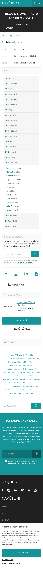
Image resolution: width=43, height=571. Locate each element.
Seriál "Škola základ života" (13, 383)
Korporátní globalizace (30, 390)
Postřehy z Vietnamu (30, 386)
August (12, 183)
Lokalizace (23, 376)
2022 (11, 99)
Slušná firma (36, 372)
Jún (11, 191)
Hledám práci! (13, 49)
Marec (12, 202)
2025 (11, 83)
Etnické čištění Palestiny (13, 386)
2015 (11, 136)
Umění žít (29, 355)
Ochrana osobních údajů (25, 263)
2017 (11, 125)
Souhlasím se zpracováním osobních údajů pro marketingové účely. (20, 261)
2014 (11, 141)
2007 (11, 226)
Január (12, 210)
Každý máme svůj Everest (18, 63)
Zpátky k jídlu (6, 379)
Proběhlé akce (21, 329)
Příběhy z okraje (34, 376)
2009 (11, 215)
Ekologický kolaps (15, 393)
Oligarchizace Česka (31, 383)
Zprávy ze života (34, 379)
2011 (10, 157)
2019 (11, 115)
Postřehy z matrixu (12, 369)
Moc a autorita (33, 358)
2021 (11, 104)
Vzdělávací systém (15, 365)
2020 (11, 110)
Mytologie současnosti (20, 379)
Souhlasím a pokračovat (21, 553)
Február (12, 206)
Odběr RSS (18, 285)
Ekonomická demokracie (22, 397)
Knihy (32, 362)
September (14, 179)
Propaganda (18, 390)
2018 (11, 120)
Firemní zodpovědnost (9, 372)
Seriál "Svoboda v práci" (28, 369)
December (13, 168)
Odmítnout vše (7, 559)
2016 (11, 131)
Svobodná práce (28, 365)
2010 (11, 162)
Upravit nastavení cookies (11, 563)
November (14, 172)
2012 (11, 152)
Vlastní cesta (20, 355)
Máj (11, 194)
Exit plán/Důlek (28, 393)
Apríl (11, 198)
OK (35, 254)
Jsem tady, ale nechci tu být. (19, 56)
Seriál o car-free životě (10, 376)
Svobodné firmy (23, 362)
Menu (38, 3)
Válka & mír (8, 390)
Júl (10, 187)
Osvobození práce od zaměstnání (15, 358)
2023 (11, 94)
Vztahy (12, 355)
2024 (11, 89)
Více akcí (21, 321)
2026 (11, 78)
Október (13, 175)
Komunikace (12, 362)
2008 (11, 221)
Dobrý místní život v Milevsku (26, 304)
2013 (11, 146)
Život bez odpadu (24, 372)
